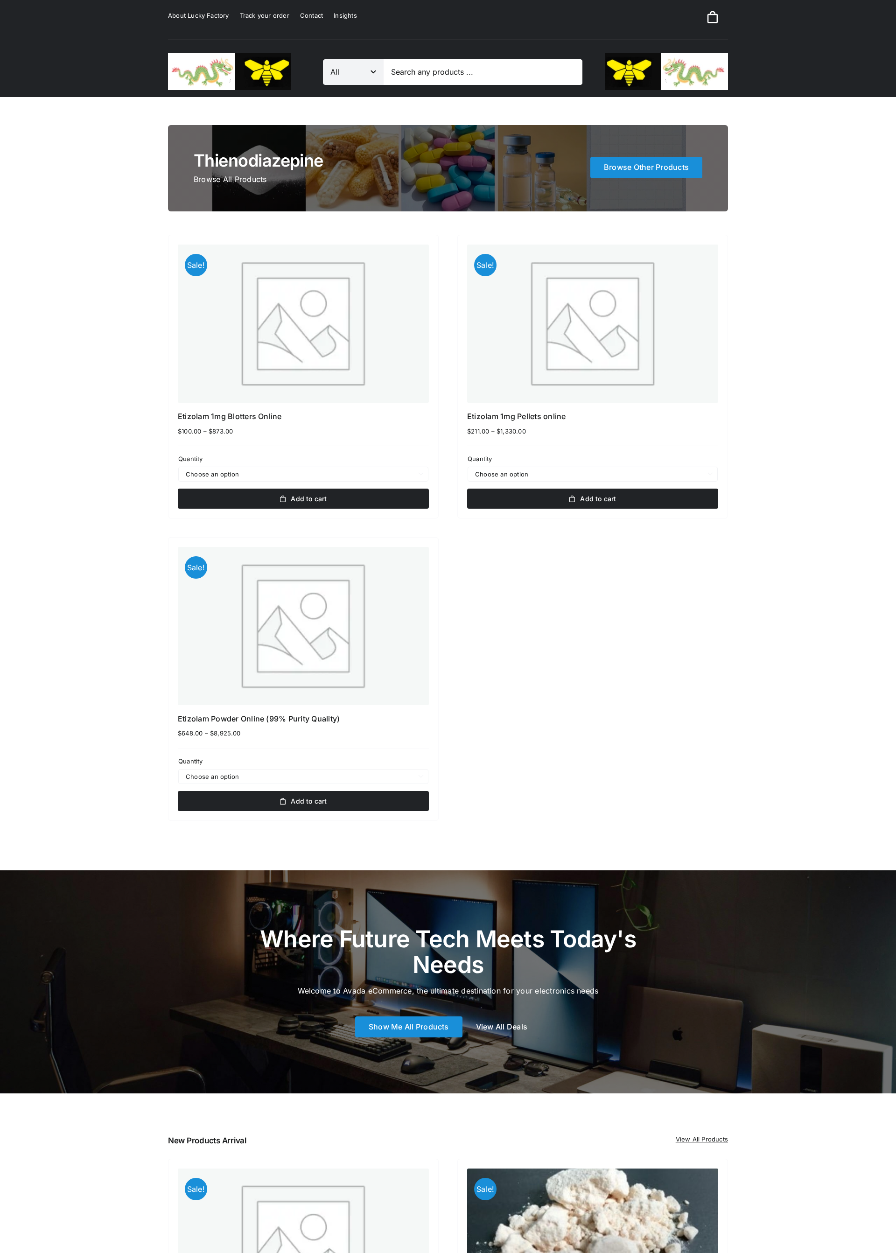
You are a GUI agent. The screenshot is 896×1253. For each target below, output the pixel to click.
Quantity (190, 458)
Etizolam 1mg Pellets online (516, 416)
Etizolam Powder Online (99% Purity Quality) (259, 718)
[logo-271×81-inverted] (666, 57)
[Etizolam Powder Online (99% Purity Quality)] (303, 626)
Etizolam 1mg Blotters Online (230, 416)
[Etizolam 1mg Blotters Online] (303, 324)
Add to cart (309, 499)
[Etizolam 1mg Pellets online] (592, 324)
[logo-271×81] (229, 57)
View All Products (702, 1139)
